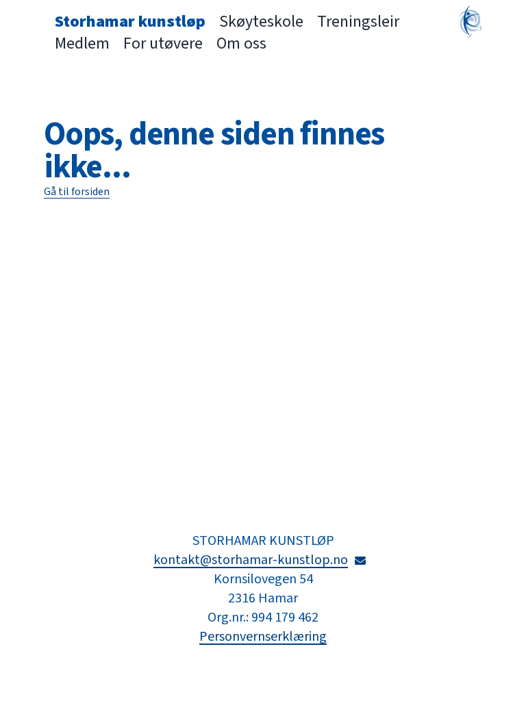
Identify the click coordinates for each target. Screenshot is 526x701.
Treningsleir (358, 22)
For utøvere (163, 43)
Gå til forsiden (77, 191)
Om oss (241, 43)
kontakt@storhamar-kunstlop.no (263, 560)
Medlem (82, 43)
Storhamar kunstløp (130, 22)
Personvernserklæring (263, 636)
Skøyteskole (261, 22)
